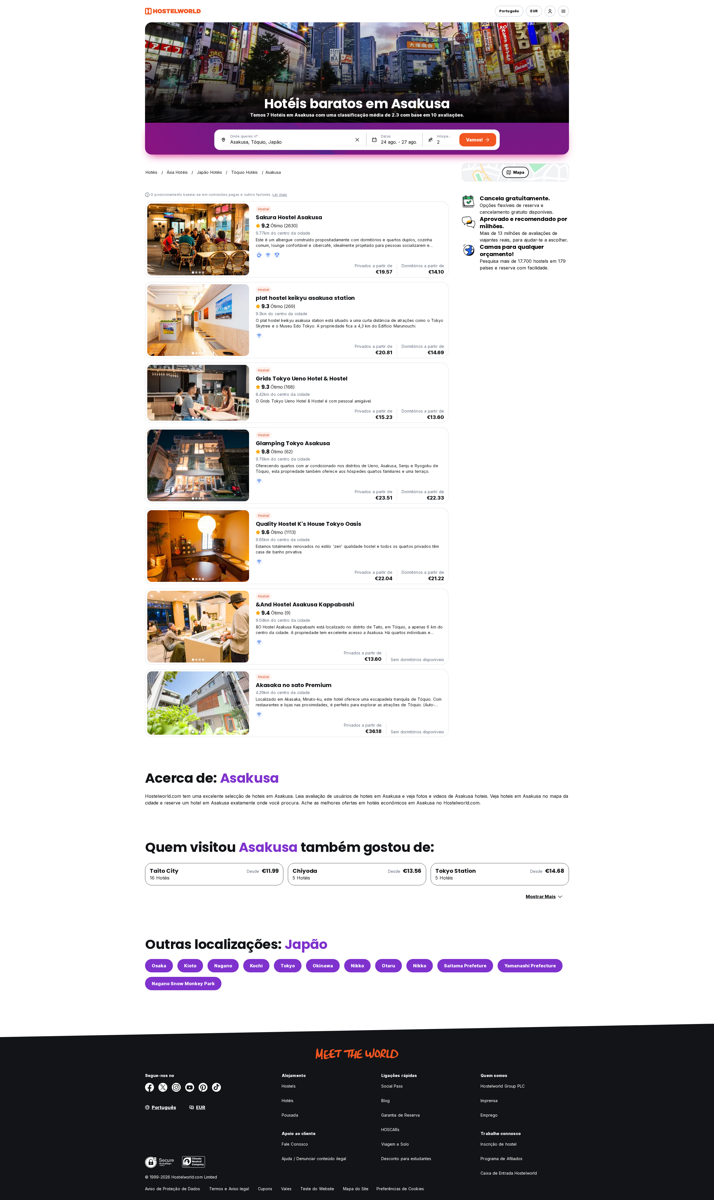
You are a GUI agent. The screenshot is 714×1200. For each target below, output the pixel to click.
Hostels (289, 1086)
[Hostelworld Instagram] (176, 1087)
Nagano (223, 965)
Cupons (265, 1188)
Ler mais (279, 194)
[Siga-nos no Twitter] (162, 1087)
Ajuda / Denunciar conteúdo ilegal (314, 1158)
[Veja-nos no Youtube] (189, 1087)
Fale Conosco (295, 1144)
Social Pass (392, 1086)
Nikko (357, 965)
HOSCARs (390, 1129)
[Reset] (357, 139)
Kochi (256, 965)
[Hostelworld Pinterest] (203, 1087)
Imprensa (489, 1100)
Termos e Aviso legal (229, 1188)
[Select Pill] (550, 11)
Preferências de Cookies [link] (400, 1188)
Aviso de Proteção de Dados (172, 1188)
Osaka (159, 965)
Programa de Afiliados (501, 1158)
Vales (286, 1188)
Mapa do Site (355, 1188)
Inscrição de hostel (499, 1144)
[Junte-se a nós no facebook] (149, 1087)
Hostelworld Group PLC (503, 1086)
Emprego (489, 1115)
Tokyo (288, 965)
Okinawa (323, 965)
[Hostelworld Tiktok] (216, 1087)
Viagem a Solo (395, 1144)
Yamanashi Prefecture (530, 965)
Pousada (290, 1115)
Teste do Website (317, 1188)
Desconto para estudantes (406, 1158)
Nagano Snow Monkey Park (183, 983)
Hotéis (288, 1100)
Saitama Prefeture (465, 965)
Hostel (263, 209)
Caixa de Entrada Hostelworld (509, 1173)
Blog (385, 1100)
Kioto (190, 965)
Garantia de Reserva (400, 1115)
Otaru (388, 965)
